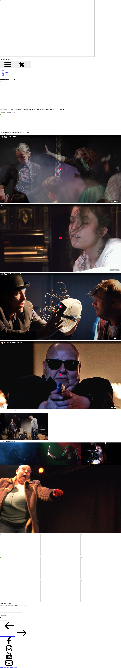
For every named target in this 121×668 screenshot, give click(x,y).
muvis (3, 70)
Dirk (10, 76)
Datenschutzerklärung (3, 667)
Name (1, 613)
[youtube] (9, 658)
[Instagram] (9, 651)
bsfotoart (3, 71)
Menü (29, 67)
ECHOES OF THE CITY (6, 72)
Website (1, 617)
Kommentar (2, 612)
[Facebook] (9, 644)
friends (3, 73)
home (3, 69)
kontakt (3, 75)
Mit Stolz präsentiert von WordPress (12, 667)
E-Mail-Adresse (2, 615)
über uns (3, 74)
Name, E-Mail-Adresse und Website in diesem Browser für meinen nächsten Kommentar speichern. (16, 619)
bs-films (1, 57)
